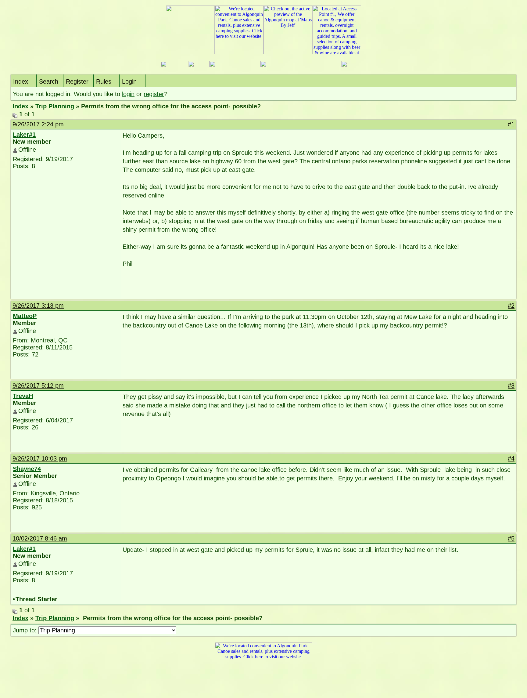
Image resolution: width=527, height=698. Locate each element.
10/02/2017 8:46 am (40, 538)
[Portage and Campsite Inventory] (174, 65)
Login (129, 81)
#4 (511, 458)
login (128, 94)
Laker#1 (24, 134)
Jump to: (25, 630)
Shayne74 (27, 468)
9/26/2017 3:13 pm (38, 305)
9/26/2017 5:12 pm (38, 385)
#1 (511, 124)
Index (20, 81)
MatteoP (25, 316)
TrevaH (23, 395)
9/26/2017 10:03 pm (40, 458)
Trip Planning (54, 106)
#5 (511, 538)
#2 (511, 305)
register (154, 94)
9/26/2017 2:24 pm (38, 124)
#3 (511, 385)
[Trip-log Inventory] (199, 65)
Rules (103, 81)
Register (77, 81)
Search (48, 81)
